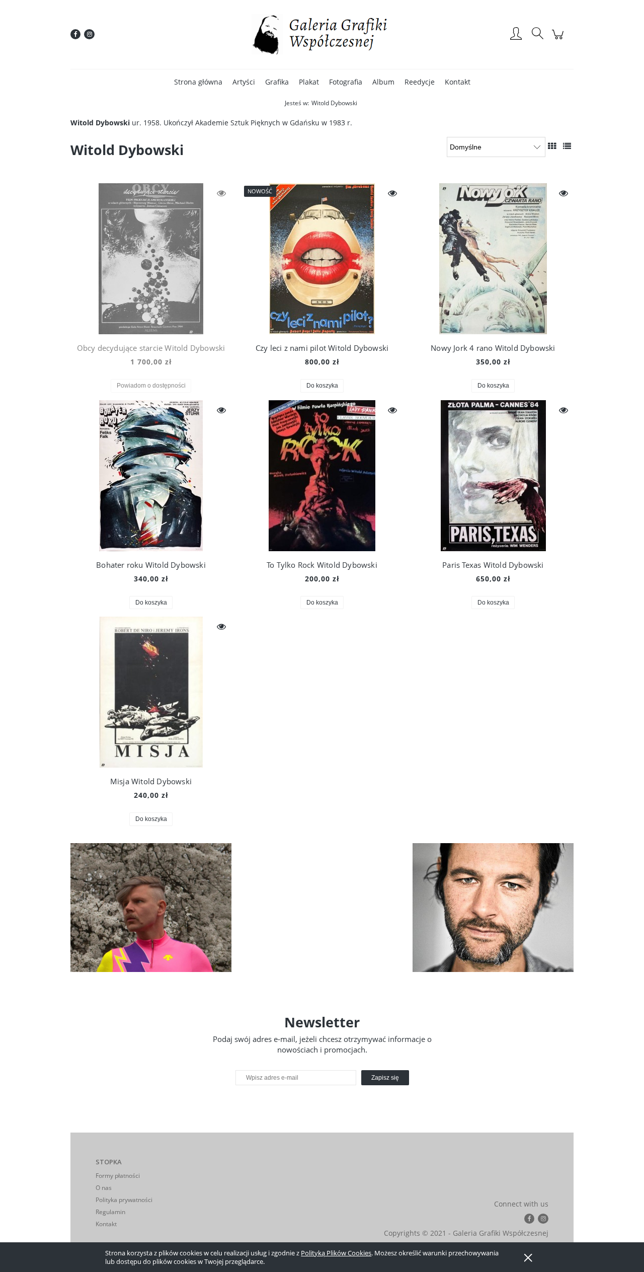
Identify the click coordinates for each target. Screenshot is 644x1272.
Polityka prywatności (124, 1199)
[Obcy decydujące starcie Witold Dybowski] (150, 258)
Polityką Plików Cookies (336, 1252)
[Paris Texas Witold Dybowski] (493, 475)
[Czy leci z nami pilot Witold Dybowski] (322, 258)
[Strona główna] (322, 34)
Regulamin (110, 1212)
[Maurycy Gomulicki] (150, 907)
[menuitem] (198, 81)
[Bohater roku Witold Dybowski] (150, 475)
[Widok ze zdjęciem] (552, 146)
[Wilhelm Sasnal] (493, 907)
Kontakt (106, 1224)
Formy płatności (118, 1175)
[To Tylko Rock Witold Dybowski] (322, 475)
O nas (104, 1187)
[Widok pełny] (567, 146)
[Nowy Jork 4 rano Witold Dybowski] (493, 258)
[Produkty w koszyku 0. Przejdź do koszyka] (559, 39)
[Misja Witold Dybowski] (150, 692)
